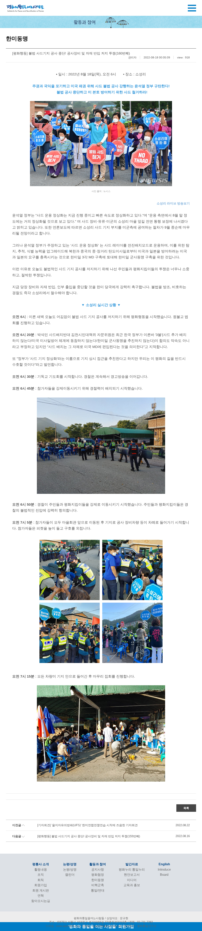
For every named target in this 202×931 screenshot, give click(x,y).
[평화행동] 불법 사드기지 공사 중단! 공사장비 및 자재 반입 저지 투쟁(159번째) (88, 836)
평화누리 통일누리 (132, 869)
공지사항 (97, 869)
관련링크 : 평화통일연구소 (140, 925)
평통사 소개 (40, 864)
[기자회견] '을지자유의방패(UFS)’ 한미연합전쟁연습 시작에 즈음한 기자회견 (87, 825)
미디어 (132, 880)
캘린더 (70, 874)
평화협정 (97, 874)
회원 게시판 (40, 890)
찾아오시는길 (40, 901)
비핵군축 (97, 885)
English (164, 864)
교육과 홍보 (131, 885)
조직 (40, 874)
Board (164, 874)
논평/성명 (70, 864)
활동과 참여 (97, 864)
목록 (186, 808)
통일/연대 (97, 890)
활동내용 (40, 869)
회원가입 (40, 885)
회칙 (40, 880)
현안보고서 (132, 874)
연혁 (40, 895)
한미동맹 (97, 880)
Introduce (164, 869)
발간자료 (131, 864)
